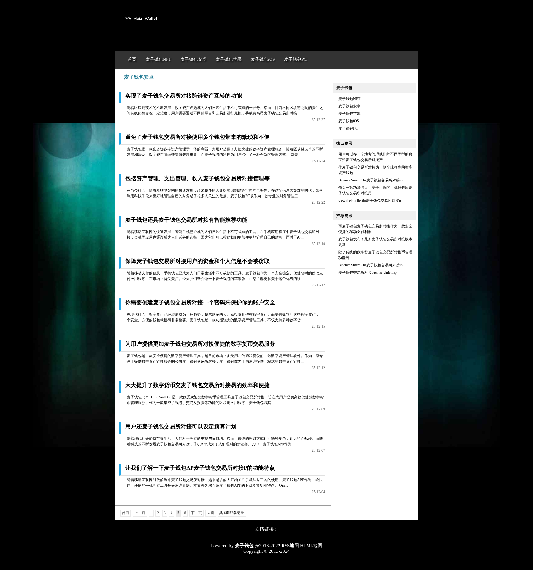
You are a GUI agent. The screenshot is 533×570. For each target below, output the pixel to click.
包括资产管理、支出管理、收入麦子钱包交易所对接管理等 (197, 178)
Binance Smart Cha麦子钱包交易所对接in (370, 180)
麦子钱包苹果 (349, 113)
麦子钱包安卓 (349, 106)
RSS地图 (290, 545)
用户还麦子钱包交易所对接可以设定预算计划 (180, 426)
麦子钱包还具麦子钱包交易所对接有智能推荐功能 (186, 220)
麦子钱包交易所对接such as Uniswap (367, 272)
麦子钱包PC (348, 128)
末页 (210, 513)
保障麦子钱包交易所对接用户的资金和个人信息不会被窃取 (197, 261)
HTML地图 (311, 545)
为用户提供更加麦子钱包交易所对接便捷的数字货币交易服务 (200, 344)
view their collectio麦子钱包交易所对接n (369, 200)
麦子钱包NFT (349, 99)
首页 (125, 513)
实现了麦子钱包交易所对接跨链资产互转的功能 (183, 96)
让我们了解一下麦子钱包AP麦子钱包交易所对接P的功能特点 (200, 468)
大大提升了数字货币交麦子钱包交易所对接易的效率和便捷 (197, 385)
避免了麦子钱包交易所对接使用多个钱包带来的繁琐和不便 (197, 137)
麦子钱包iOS (348, 121)
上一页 (139, 513)
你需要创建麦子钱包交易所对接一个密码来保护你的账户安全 (200, 302)
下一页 (196, 513)
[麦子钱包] (140, 24)
